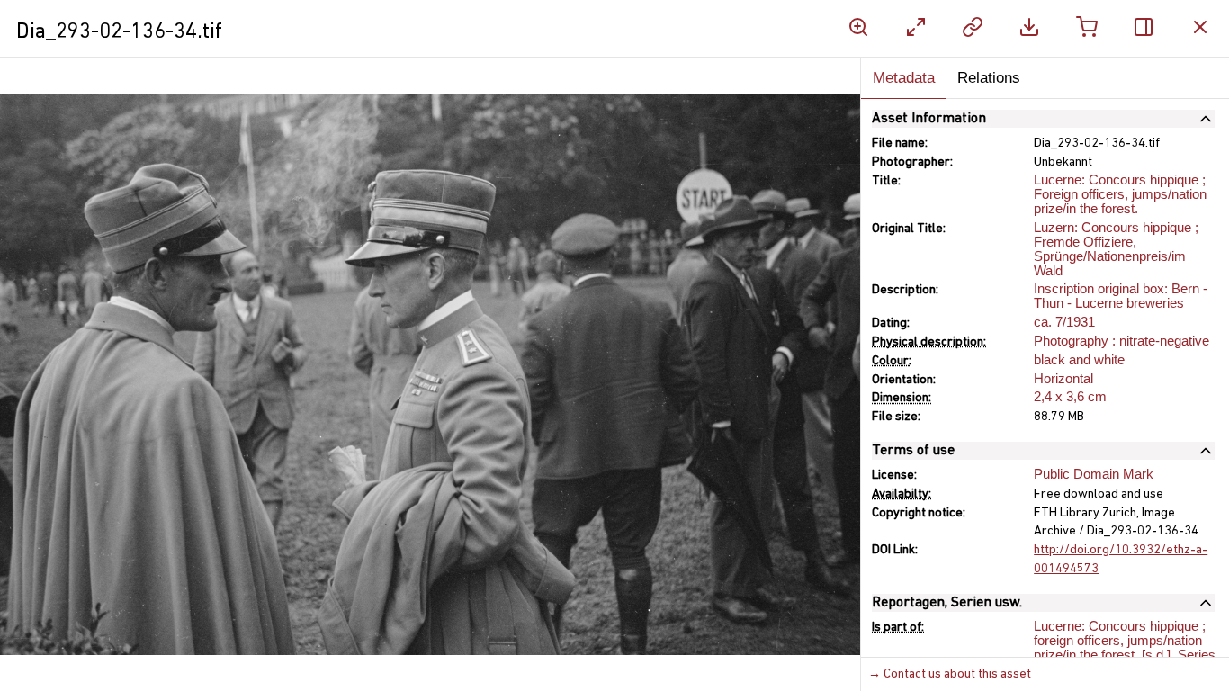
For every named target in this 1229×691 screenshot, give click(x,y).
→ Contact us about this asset (949, 674)
